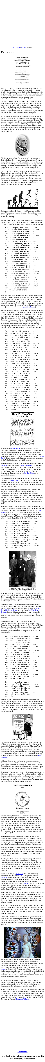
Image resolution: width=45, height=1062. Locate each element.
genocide (4, 465)
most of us (19, 874)
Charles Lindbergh (11, 610)
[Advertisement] (22, 23)
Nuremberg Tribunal (22, 999)
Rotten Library (16, 47)
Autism (3, 969)
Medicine (24, 47)
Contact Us (23, 1052)
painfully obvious (29, 307)
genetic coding (14, 480)
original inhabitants (25, 465)
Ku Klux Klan (29, 473)
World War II (15, 448)
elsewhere (26, 883)
